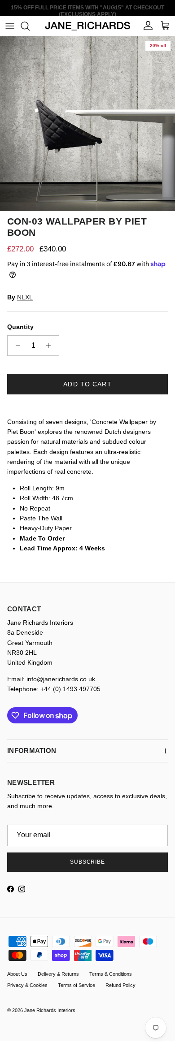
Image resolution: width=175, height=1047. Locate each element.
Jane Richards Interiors (49, 1010)
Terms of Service (76, 985)
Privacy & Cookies (27, 985)
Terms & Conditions (110, 974)
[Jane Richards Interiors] (87, 26)
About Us (17, 974)
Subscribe (87, 862)
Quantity (20, 326)
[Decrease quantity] (15, 345)
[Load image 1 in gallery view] (87, 123)
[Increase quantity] (51, 345)
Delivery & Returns (58, 974)
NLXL (25, 297)
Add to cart (87, 384)
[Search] (29, 26)
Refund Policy (120, 985)
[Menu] (10, 26)
